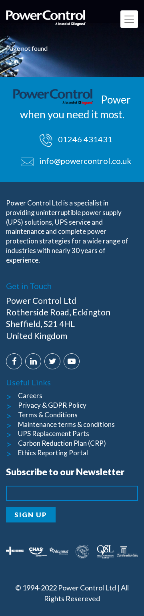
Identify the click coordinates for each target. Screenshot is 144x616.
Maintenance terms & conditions (66, 424)
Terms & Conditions (48, 415)
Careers (30, 395)
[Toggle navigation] (129, 19)
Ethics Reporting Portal (53, 453)
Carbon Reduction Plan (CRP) (62, 443)
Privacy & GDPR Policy (52, 405)
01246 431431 (84, 139)
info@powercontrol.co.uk (85, 160)
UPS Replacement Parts (53, 433)
